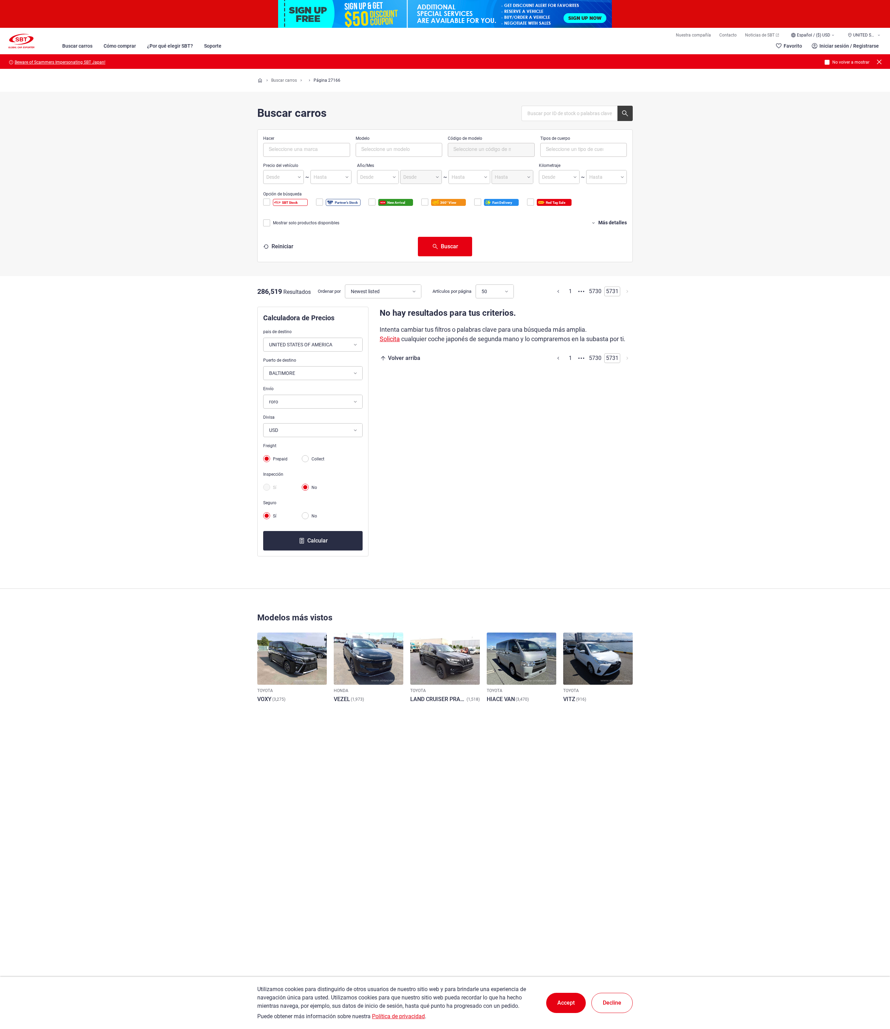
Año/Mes (365, 165)
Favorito (793, 46)
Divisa (269, 417)
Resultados (297, 292)
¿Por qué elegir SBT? (170, 46)
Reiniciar (282, 246)
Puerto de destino (279, 360)
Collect (318, 459)
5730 (595, 291)
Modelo (363, 138)
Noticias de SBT (760, 35)
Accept (566, 1002)
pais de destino (277, 331)
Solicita (390, 339)
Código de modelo (465, 138)
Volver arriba (404, 358)
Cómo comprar (120, 46)
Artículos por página (451, 291)
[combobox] (306, 150)
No (314, 487)
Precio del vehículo (280, 165)
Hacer (268, 138)
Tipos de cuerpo (555, 138)
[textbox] (298, 149)
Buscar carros (77, 46)
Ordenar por (329, 291)
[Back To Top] (873, 993)
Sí (274, 487)
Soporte (212, 46)
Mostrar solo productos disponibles (306, 222)
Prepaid (280, 459)
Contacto (728, 35)
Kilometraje (549, 165)
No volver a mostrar (850, 62)
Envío (268, 388)
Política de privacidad (398, 1016)
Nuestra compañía (693, 35)
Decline (612, 1002)
